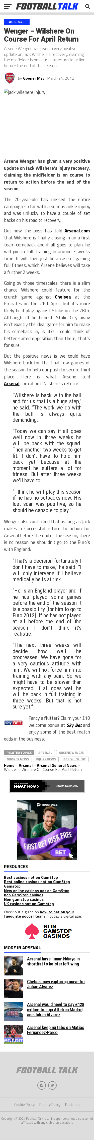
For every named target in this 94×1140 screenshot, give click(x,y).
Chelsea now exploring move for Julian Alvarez (56, 984)
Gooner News (18, 759)
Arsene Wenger (71, 752)
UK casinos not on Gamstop (29, 904)
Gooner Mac (34, 78)
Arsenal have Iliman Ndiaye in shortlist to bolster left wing (53, 961)
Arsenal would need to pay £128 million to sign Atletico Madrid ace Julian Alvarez (55, 1009)
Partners (72, 1104)
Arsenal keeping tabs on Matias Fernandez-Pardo (55, 1030)
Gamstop (12, 886)
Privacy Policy (49, 1104)
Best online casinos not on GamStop (37, 882)
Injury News (46, 759)
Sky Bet (74, 725)
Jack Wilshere (74, 759)
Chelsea (63, 296)
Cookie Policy (24, 1104)
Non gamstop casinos (24, 899)
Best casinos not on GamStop (31, 877)
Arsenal (12, 383)
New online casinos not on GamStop (36, 891)
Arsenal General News (57, 765)
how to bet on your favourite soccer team (39, 914)
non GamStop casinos (23, 895)
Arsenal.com (77, 230)
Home (9, 765)
